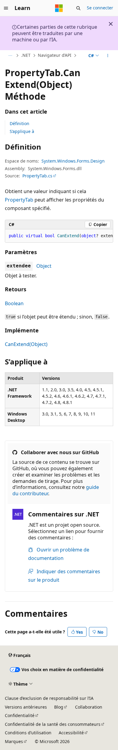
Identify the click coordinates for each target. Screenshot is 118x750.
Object (43, 266)
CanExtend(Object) (26, 344)
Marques (14, 741)
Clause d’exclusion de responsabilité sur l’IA (49, 698)
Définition (19, 123)
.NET (26, 55)
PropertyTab (19, 199)
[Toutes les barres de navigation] (10, 55)
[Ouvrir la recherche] (78, 8)
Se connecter (100, 8)
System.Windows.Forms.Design (73, 161)
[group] (59, 236)
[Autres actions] (108, 55)
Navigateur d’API (54, 55)
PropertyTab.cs (37, 176)
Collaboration (88, 707)
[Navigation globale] (6, 8)
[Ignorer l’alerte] (111, 24)
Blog (58, 707)
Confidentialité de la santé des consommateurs (52, 724)
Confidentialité (19, 715)
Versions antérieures (26, 707)
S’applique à (22, 131)
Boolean (14, 303)
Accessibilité (71, 732)
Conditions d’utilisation (28, 732)
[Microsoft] (59, 8)
